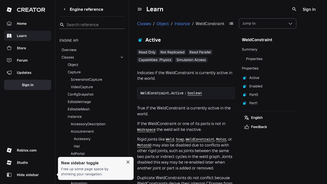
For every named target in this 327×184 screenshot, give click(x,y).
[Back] (65, 9)
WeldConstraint (200, 139)
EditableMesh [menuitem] (79, 109)
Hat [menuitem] (77, 146)
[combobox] (267, 23)
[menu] (139, 9)
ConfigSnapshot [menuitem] (81, 94)
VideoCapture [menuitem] (82, 87)
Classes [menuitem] (68, 57)
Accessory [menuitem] (82, 138)
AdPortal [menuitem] (78, 153)
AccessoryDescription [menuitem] (88, 124)
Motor (221, 139)
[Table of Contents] (231, 23)
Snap (180, 139)
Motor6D (144, 145)
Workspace (146, 129)
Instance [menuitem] (75, 116)
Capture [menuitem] (74, 72)
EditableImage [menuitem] (79, 101)
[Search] (294, 9)
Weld (170, 139)
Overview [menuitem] (69, 50)
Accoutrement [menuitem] (82, 131)
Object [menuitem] (73, 64)
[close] (128, 162)
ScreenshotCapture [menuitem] (86, 79)
